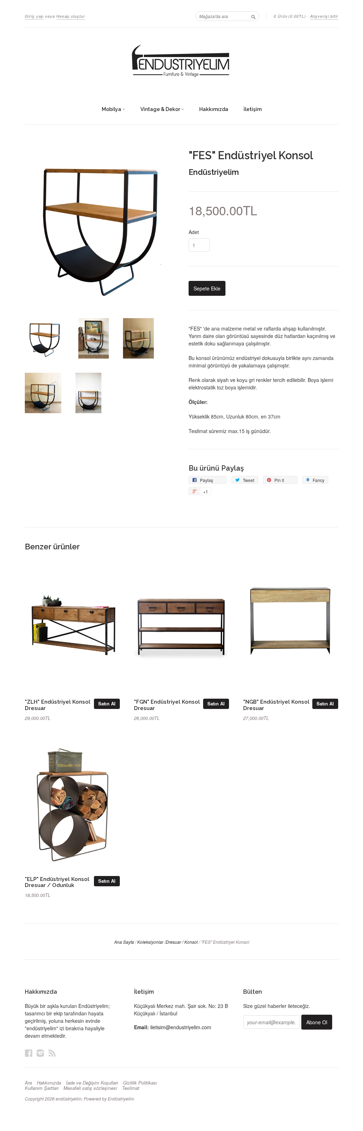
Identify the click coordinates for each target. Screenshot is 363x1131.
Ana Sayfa (124, 942)
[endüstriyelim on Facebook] (29, 1053)
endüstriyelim (69, 1099)
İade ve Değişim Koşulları (92, 1082)
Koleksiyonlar (150, 942)
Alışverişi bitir (324, 16)
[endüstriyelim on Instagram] (40, 1053)
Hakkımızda (213, 109)
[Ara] (253, 16)
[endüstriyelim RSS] (52, 1053)
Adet (194, 232)
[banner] (181, 61)
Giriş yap (34, 16)
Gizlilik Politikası (140, 1082)
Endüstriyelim (214, 172)
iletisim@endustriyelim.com (180, 1027)
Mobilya (112, 109)
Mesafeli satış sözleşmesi (90, 1088)
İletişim (253, 109)
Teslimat (130, 1088)
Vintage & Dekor (160, 109)
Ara (28, 1082)
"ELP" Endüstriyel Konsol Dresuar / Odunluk (57, 882)
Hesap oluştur (70, 16)
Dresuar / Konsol (182, 942)
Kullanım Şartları (41, 1088)
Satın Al (107, 703)
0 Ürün (290, 16)
